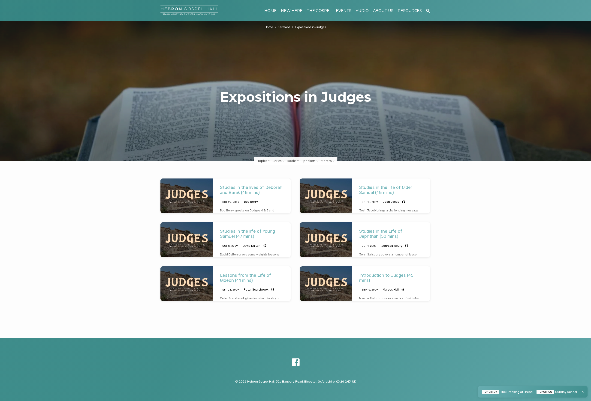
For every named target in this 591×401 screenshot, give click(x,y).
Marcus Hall (391, 289)
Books (292, 161)
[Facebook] (295, 362)
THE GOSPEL (319, 11)
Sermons (284, 27)
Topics (263, 161)
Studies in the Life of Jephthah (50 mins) (380, 234)
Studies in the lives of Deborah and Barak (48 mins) (251, 190)
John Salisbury (391, 245)
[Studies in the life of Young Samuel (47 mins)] (186, 239)
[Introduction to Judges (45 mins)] (326, 283)
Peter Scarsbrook (256, 289)
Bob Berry (251, 201)
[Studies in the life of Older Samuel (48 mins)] (326, 195)
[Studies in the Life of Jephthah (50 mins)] (326, 239)
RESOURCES (410, 11)
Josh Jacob (391, 201)
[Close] (582, 391)
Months (326, 161)
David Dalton (251, 245)
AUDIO (362, 11)
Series (277, 161)
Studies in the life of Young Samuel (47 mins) (247, 234)
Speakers (309, 161)
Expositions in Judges (310, 27)
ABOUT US (383, 11)
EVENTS (343, 11)
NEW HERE (291, 11)
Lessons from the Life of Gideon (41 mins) (245, 278)
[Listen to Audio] (403, 202)
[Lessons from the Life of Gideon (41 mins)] (186, 283)
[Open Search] (428, 11)
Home (269, 27)
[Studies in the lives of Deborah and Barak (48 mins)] (186, 195)
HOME (270, 11)
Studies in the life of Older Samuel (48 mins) (385, 190)
